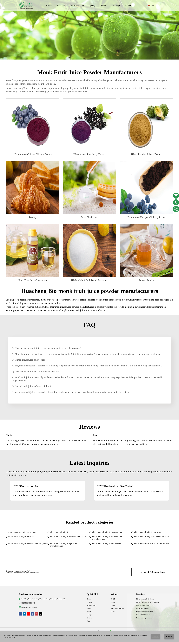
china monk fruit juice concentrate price (151, 536)
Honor (113, 602)
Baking (32, 217)
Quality (92, 5)
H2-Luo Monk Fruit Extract (145, 599)
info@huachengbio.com (29, 607)
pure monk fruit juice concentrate (22, 532)
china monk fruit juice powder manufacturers (63, 544)
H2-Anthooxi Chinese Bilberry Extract (33, 154)
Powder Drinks (146, 280)
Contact (89, 618)
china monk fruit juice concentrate (107, 532)
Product (89, 602)
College (116, 5)
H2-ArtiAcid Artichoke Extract (146, 154)
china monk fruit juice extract (21, 536)
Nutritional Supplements (144, 618)
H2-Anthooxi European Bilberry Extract (146, 217)
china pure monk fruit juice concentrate (151, 543)
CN (158, 5)
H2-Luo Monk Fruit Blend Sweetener (89, 280)
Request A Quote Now (152, 571)
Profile (113, 599)
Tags (88, 621)
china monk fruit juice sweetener (106, 543)
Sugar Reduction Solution (144, 611)
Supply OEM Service (143, 615)
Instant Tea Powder (142, 608)
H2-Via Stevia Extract (143, 605)
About (89, 611)
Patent (113, 611)
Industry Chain (77, 5)
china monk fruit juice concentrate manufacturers (107, 537)
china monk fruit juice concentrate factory (68, 536)
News (113, 605)
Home (48, 5)
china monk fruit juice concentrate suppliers (27, 543)
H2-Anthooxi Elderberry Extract (89, 154)
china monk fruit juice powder (147, 532)
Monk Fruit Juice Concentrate (32, 280)
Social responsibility (117, 608)
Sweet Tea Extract (89, 217)
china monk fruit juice (60, 532)
